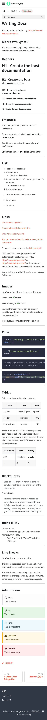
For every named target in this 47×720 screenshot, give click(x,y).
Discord (5, 696)
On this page (9, 17)
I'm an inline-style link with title (16, 228)
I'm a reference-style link (13, 233)
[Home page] (4, 11)
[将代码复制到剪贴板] (42, 339)
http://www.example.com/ (14, 260)
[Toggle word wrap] (38, 339)
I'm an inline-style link (12, 222)
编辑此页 (9, 663)
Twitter (5, 700)
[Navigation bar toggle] (4, 3)
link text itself (35, 248)
